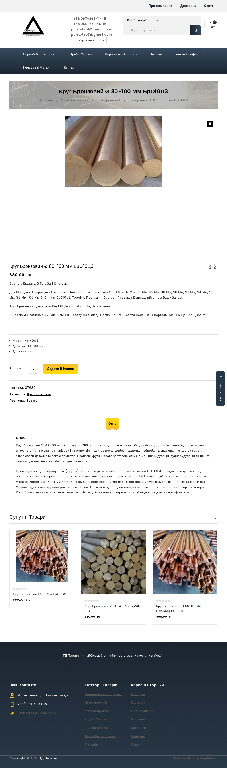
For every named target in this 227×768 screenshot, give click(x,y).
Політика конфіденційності (195, 758)
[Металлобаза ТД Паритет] (33, 26)
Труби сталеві (81, 54)
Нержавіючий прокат (121, 54)
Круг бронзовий (109, 100)
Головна (46, 100)
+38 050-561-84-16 (90, 24)
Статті (209, 5)
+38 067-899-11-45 (90, 18)
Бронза (31, 400)
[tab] (113, 424)
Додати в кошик (60, 368)
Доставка (188, 5)
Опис (112, 423)
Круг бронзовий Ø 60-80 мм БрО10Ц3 (215, 269)
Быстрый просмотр (37, 547)
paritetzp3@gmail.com (90, 34)
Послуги (156, 54)
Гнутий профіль (187, 54)
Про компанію (160, 5)
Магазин (138, 702)
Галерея (138, 736)
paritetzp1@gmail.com (90, 29)
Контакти (71, 67)
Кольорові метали (37, 67)
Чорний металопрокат (40, 54)
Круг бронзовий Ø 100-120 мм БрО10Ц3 (210, 269)
